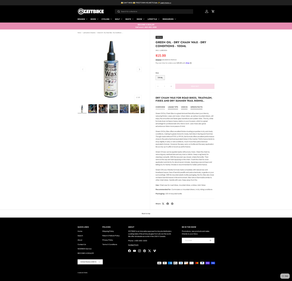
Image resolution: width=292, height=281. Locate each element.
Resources (168, 19)
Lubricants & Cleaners (89, 32)
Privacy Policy (107, 240)
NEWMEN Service (84, 249)
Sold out (195, 86)
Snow (139, 19)
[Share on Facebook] (167, 203)
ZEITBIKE (84, 272)
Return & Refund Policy (111, 236)
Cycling (105, 19)
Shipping (158, 60)
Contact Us (82, 244)
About (80, 240)
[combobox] (154, 11)
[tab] (160, 107)
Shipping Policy (108, 231)
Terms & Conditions (109, 244)
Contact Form (133, 245)
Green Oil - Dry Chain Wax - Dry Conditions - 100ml (110, 32)
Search (80, 236)
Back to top (146, 213)
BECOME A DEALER (86, 253)
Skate (128, 19)
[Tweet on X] (163, 203)
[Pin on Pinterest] (172, 203)
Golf (117, 19)
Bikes (93, 19)
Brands (81, 19)
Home (79, 32)
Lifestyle (152, 19)
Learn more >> (165, 3)
